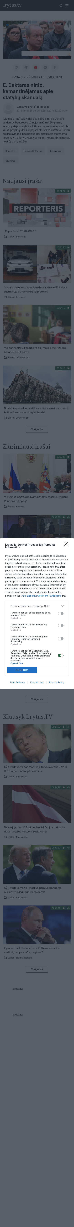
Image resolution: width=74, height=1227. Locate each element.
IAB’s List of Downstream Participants (41, 595)
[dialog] (37, 613)
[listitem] (37, 606)
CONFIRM (22, 670)
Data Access (37, 682)
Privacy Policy (56, 682)
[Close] (67, 545)
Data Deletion (17, 682)
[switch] (61, 613)
